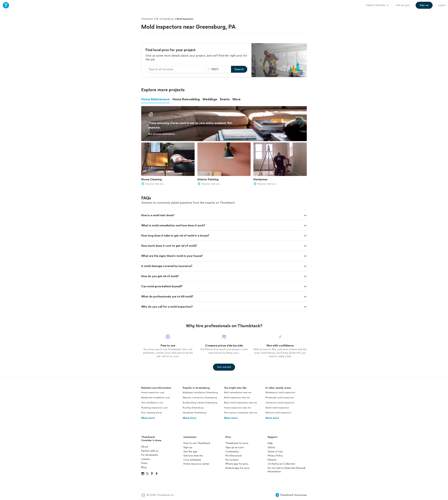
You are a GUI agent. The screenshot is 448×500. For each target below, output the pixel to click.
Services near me (193, 455)
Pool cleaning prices (151, 412)
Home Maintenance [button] (155, 99)
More (236, 99)
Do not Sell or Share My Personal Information (286, 470)
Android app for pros (237, 468)
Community (232, 451)
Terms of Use (275, 451)
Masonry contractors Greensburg (200, 397)
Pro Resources (233, 455)
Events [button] (225, 99)
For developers (149, 454)
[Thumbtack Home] (6, 5)
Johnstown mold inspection (279, 402)
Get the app (190, 451)
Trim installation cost (152, 402)
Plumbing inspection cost (154, 408)
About (144, 446)
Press (144, 463)
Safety (271, 447)
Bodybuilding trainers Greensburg (200, 402)
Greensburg (167, 19)
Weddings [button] (209, 99)
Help (270, 443)
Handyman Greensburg (194, 412)
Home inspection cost (152, 392)
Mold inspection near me (237, 397)
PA (157, 19)
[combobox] (176, 69)
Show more (148, 417)
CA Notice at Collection (281, 463)
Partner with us (149, 450)
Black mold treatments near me (240, 402)
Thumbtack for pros (236, 443)
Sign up (187, 447)
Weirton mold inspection (278, 412)
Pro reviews (232, 459)
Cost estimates (192, 459)
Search (239, 69)
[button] (224, 215)
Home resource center (196, 463)
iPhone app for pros (236, 463)
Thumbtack (147, 19)
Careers (145, 459)
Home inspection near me (237, 408)
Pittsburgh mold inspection (279, 397)
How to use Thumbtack (196, 443)
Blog (143, 467)
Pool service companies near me (240, 412)
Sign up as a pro (234, 447)
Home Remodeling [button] (186, 99)
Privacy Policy (275, 455)
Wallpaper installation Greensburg (200, 392)
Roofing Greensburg (193, 408)
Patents (272, 459)
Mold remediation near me (237, 392)
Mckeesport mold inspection (280, 392)
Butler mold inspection (277, 408)
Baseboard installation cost (155, 397)
